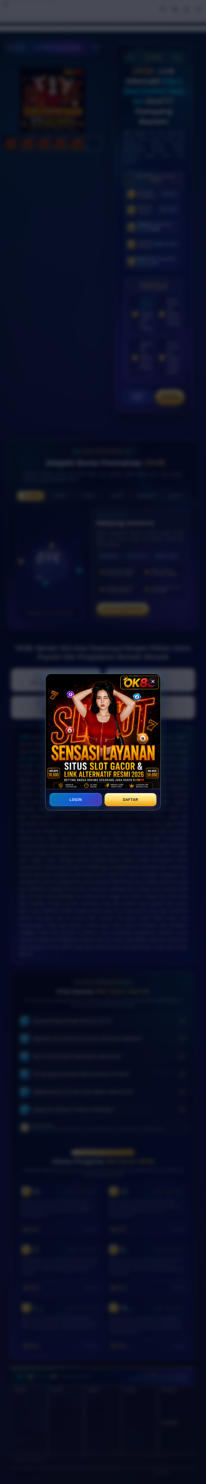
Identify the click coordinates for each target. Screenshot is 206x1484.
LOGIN (75, 800)
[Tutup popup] (152, 681)
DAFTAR (130, 800)
